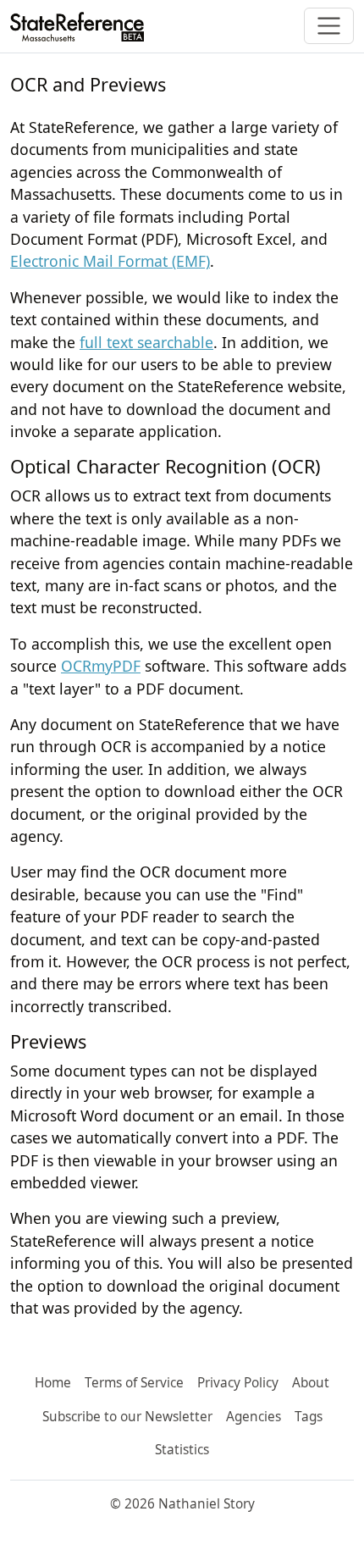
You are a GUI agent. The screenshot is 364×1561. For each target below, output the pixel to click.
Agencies (253, 1416)
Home (53, 1383)
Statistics (182, 1450)
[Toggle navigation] (329, 26)
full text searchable (146, 342)
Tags (309, 1416)
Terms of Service (134, 1383)
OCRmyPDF (101, 666)
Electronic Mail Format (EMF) (110, 261)
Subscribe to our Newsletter (127, 1416)
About (310, 1383)
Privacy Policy (238, 1383)
